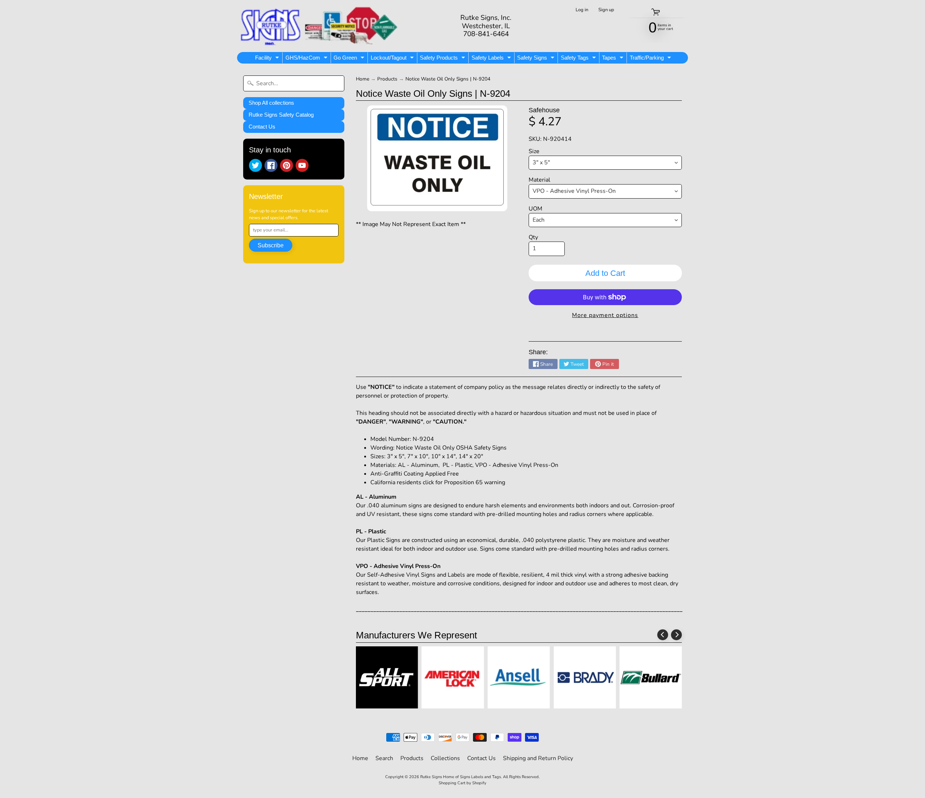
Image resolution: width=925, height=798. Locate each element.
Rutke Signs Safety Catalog (281, 115)
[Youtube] (302, 165)
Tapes (613, 59)
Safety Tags (579, 59)
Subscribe (271, 245)
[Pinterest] (286, 165)
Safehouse (544, 110)
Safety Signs (536, 59)
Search (384, 758)
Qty (533, 237)
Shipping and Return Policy (538, 758)
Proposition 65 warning (474, 482)
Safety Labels (492, 59)
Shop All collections (271, 103)
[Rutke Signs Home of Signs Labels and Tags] (320, 26)
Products (387, 78)
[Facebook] (271, 165)
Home (362, 78)
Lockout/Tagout (393, 59)
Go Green (350, 59)
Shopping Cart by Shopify (462, 783)
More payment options (605, 315)
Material (539, 180)
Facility (268, 59)
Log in (582, 10)
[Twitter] (255, 165)
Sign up (606, 10)
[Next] (676, 634)
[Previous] (662, 634)
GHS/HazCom (307, 59)
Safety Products (443, 59)
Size (534, 151)
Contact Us (262, 126)
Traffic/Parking (651, 59)
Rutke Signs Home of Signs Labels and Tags (460, 777)
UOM (535, 209)
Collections (445, 758)
